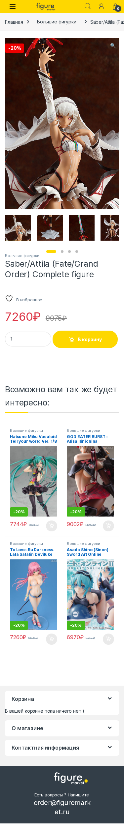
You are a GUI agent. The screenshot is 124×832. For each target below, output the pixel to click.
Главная (14, 21)
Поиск (87, 6)
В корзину (90, 339)
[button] (113, 45)
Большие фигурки (56, 21)
